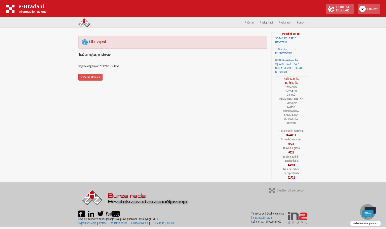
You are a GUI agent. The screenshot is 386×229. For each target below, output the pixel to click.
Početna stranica (90, 77)
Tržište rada (157, 223)
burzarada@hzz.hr (261, 217)
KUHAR (291, 106)
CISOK (171, 223)
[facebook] (81, 213)
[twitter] (100, 213)
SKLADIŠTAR (291, 115)
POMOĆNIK (291, 102)
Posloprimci (266, 22)
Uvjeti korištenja (87, 223)
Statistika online (118, 223)
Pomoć (301, 22)
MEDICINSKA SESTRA (291, 98)
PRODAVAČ (291, 86)
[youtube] (113, 213)
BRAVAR (291, 123)
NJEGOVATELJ (291, 110)
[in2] (297, 217)
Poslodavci (285, 22)
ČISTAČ (291, 94)
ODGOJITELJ (291, 119)
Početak (249, 22)
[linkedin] (91, 213)
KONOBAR (291, 90)
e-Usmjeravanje (139, 223)
